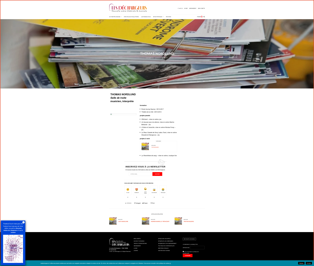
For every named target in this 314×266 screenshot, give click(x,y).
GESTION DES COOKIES (164, 250)
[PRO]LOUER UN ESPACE (164, 238)
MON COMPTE (201, 8)
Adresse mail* (186, 247)
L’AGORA (136, 250)
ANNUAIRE (157, 49)
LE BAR (186, 8)
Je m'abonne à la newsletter (190, 244)
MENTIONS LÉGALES (163, 248)
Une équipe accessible (189, 239)
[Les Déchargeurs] (128, 8)
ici (170, 263)
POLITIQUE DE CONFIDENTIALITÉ (166, 245)
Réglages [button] (301, 263)
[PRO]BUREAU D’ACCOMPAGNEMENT (167, 243)
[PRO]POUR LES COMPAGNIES (165, 241)
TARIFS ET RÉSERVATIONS (140, 243)
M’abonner (157, 174)
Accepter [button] (309, 263)
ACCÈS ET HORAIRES (139, 241)
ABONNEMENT (192, 8)
